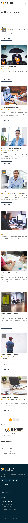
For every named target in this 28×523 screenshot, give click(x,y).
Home (19, 15)
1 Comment (22, 29)
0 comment (23, 68)
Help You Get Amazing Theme (9, 66)
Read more (7, 38)
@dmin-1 (4, 68)
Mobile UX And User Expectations (10, 232)
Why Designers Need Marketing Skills (11, 107)
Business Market (13, 68)
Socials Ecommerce (14, 150)
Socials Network (13, 193)
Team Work (12, 234)
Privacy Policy (5, 495)
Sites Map (4, 497)
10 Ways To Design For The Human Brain (11, 148)
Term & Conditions (6, 492)
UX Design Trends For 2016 (8, 191)
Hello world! (4, 27)
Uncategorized (13, 29)
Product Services (13, 109)
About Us (4, 487)
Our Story (4, 490)
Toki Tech (19, 518)
